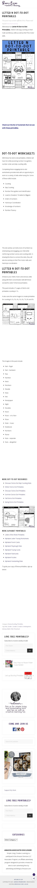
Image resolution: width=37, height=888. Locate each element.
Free (6, 626)
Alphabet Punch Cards (12, 542)
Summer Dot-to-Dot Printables (15, 494)
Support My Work (10, 790)
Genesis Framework (20, 882)
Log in (26, 884)
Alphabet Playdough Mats (13, 546)
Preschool (17, 629)
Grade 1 (10, 626)
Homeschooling (12, 624)
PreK (12, 629)
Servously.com (19, 884)
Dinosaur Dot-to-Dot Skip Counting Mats (18, 483)
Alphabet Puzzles (10, 557)
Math (8, 629)
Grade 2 (15, 626)
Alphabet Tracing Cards (12, 550)
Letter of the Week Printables (14, 535)
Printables (20, 624)
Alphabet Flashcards (11, 554)
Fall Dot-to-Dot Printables (13, 498)
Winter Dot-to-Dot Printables (14, 487)
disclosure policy (12, 24)
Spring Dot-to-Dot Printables (14, 502)
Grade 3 (20, 626)
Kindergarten (27, 626)
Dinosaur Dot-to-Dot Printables (15, 491)
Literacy (4, 629)
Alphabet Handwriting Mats (14, 561)
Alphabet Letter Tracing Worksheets (17, 538)
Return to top (18, 879)
